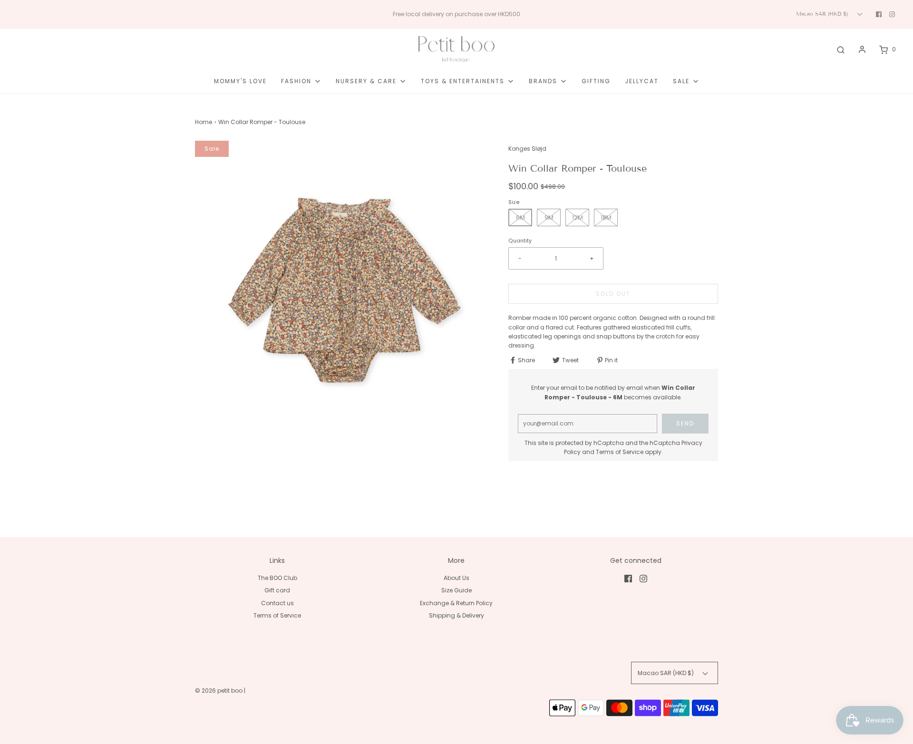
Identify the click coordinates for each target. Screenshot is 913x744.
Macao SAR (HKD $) (823, 13)
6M (520, 217)
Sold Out (613, 294)
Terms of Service (619, 452)
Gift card (277, 590)
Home (203, 122)
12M (577, 217)
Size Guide (456, 590)
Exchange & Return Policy (456, 603)
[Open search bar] (840, 49)
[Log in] (862, 49)
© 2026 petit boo (219, 690)
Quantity (520, 240)
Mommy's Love (240, 81)
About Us (456, 578)
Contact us (277, 603)
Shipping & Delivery (456, 615)
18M (606, 217)
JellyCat (642, 81)
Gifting (596, 81)
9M (549, 217)
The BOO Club (277, 578)
